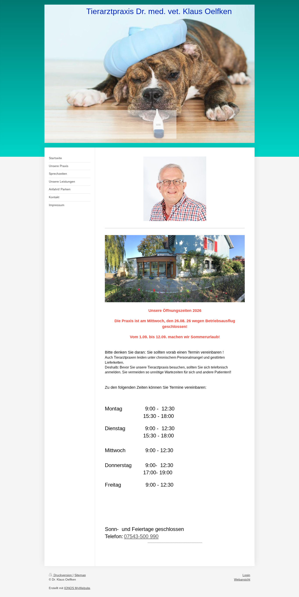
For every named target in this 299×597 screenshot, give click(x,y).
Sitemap (80, 575)
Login (246, 575)
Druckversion (63, 575)
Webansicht (242, 579)
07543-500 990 (141, 536)
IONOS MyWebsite (77, 588)
